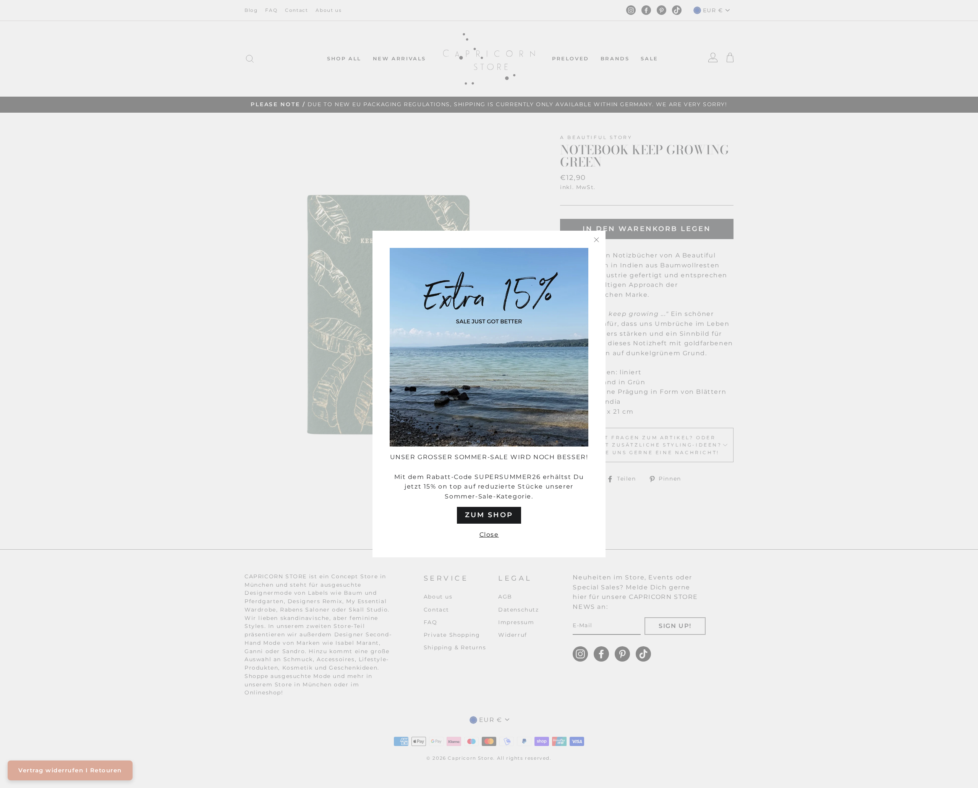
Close (489, 534)
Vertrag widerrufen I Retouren (70, 770)
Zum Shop (489, 515)
